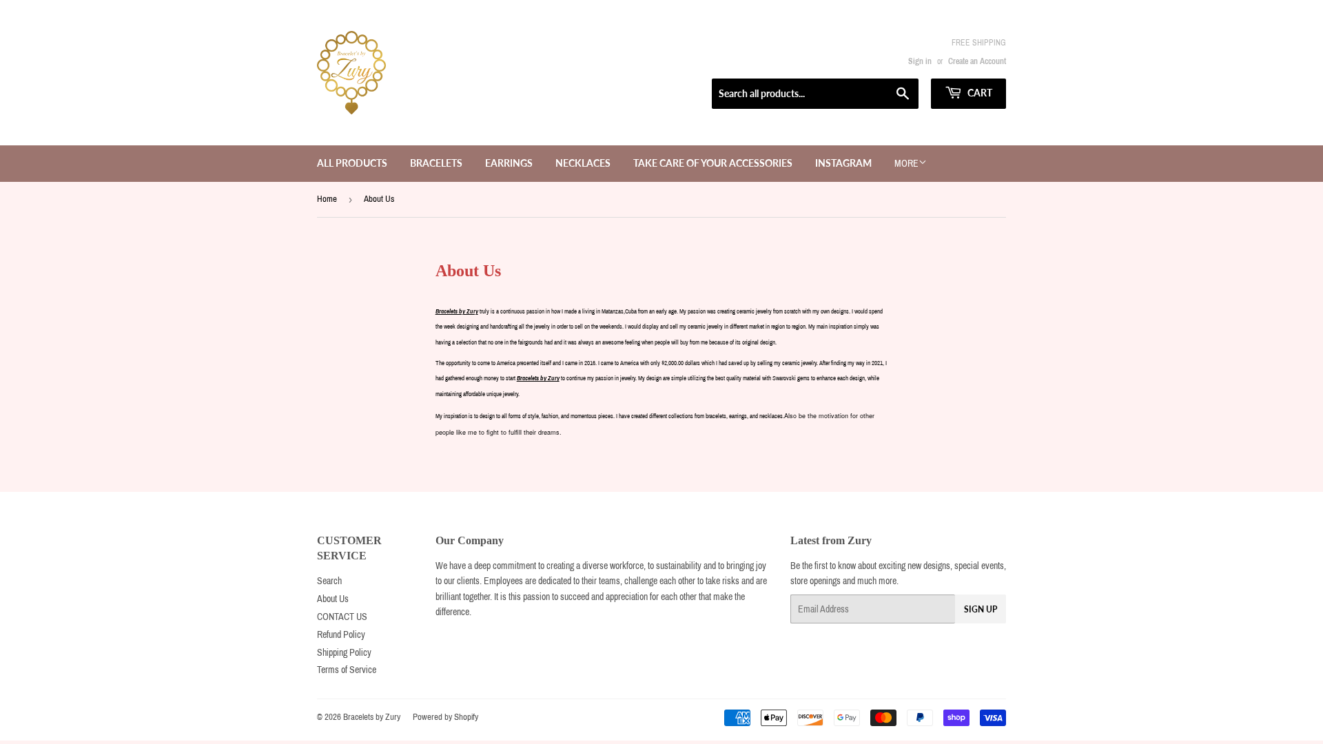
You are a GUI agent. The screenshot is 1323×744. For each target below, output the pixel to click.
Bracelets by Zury (371, 717)
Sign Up (980, 609)
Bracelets (436, 163)
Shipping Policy (344, 653)
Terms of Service (346, 670)
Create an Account (977, 61)
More (906, 163)
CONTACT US (342, 617)
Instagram (843, 163)
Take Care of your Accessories (712, 163)
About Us (333, 599)
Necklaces (583, 163)
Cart (978, 93)
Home (327, 199)
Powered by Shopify (445, 717)
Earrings (509, 163)
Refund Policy (341, 635)
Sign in (920, 61)
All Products (352, 163)
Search (329, 581)
